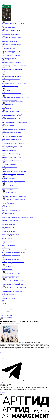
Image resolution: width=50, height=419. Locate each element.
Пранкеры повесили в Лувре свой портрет (7, 270)
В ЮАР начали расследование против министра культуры (9, 167)
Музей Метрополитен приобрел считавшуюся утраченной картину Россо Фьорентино (13, 31)
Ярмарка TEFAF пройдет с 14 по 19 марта (7, 108)
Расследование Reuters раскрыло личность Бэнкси (8, 48)
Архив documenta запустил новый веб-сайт (7, 189)
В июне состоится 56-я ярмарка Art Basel (7, 72)
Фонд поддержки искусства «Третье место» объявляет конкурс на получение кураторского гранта (15, 287)
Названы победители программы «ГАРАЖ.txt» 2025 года (9, 185)
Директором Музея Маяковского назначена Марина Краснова (10, 86)
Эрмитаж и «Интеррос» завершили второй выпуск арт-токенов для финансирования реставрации (15, 122)
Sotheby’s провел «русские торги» (6, 256)
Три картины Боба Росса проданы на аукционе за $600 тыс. (10, 294)
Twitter (3, 381)
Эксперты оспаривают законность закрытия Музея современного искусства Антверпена (14, 179)
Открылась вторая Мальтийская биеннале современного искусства (11, 30)
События (6, 315)
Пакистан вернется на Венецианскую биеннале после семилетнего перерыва (12, 146)
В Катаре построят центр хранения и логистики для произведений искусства (12, 291)
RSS (2, 382)
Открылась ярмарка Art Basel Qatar (6, 126)
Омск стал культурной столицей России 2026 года (8, 147)
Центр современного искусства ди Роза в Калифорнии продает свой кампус (12, 157)
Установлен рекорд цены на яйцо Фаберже (7, 241)
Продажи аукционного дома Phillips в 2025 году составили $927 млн (11, 195)
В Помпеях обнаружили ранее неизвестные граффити (9, 168)
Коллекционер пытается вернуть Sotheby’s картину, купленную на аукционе (12, 263)
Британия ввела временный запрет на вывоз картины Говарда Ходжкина (11, 51)
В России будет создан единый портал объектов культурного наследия (11, 274)
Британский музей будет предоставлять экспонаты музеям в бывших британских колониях (14, 196)
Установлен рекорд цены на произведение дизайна (8, 224)
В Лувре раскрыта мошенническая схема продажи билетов (10, 107)
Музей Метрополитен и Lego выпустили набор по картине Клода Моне (11, 59)
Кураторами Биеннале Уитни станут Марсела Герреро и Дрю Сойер (11, 210)
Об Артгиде (3, 359)
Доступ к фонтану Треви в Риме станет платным (8, 193)
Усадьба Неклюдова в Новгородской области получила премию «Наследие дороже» (13, 143)
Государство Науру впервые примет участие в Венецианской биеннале (11, 93)
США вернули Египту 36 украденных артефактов (8, 295)
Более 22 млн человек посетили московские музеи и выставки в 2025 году (12, 154)
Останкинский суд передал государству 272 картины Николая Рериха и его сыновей (13, 280)
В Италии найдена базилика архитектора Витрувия (9, 164)
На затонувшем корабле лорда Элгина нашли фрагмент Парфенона (11, 34)
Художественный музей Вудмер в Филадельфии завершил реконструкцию (12, 160)
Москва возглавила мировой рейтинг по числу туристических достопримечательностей (13, 23)
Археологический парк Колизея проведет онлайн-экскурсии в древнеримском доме (13, 174)
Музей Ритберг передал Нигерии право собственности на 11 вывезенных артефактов (13, 26)
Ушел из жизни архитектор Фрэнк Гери (7, 235)
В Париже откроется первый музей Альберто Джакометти (9, 73)
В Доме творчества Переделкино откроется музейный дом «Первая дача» (11, 132)
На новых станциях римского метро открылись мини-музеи (10, 188)
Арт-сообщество (4, 303)
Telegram (23, 380)
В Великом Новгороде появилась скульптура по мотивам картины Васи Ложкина (13, 262)
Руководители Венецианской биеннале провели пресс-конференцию (11, 80)
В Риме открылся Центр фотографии (7, 140)
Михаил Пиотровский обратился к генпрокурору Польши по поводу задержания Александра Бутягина (15, 182)
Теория (3, 301)
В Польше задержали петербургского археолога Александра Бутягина (11, 220)
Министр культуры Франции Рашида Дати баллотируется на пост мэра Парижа (12, 76)
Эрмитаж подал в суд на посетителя (6, 221)
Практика (1, 315)
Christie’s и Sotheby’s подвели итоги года (7, 200)
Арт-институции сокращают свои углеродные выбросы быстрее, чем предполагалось (13, 199)
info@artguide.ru (2, 392)
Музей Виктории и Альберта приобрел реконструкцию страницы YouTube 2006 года (13, 94)
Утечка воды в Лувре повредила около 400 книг (8, 231)
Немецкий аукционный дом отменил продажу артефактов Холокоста (11, 273)
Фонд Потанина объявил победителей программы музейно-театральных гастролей (13, 66)
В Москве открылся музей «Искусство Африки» (8, 227)
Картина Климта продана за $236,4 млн (7, 269)
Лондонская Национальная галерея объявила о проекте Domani (10, 234)
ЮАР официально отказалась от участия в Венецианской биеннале (11, 87)
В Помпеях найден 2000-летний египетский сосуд (8, 298)
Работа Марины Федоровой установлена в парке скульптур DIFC (10, 259)
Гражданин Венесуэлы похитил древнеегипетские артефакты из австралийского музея (13, 101)
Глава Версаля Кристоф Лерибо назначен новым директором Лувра (11, 79)
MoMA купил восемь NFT (5, 186)
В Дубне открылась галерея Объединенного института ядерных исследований (12, 98)
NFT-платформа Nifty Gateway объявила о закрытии (9, 150)
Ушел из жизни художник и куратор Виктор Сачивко (9, 58)
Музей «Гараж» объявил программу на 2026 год (8, 52)
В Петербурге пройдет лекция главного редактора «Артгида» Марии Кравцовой (12, 24)
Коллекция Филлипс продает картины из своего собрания (9, 277)
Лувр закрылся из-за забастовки (6, 206)
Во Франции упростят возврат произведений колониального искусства (11, 139)
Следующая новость (4, 355)
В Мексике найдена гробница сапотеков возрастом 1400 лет (10, 153)
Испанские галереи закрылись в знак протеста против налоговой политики (12, 136)
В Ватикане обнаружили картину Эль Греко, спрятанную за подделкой (11, 44)
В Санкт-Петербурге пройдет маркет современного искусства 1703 (11, 242)
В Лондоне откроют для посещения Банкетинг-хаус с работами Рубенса (11, 55)
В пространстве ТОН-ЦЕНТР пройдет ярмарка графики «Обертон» (11, 255)
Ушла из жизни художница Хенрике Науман (8, 104)
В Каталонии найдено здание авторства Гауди (8, 90)
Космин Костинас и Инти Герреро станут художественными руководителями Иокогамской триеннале (15, 228)
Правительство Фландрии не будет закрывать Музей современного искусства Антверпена (14, 129)
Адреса (3, 302)
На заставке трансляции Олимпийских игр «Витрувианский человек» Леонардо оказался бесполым (15, 97)
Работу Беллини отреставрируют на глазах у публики (9, 27)
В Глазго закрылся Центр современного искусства (8, 133)
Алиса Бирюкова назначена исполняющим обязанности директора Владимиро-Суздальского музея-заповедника (17, 171)
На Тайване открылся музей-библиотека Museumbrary (9, 214)
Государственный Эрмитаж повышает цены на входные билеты (10, 276)
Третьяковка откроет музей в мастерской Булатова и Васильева (10, 207)
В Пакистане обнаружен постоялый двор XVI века (8, 288)
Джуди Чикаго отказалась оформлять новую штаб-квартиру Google (11, 118)
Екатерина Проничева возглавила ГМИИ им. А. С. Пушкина (10, 175)
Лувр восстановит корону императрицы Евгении (8, 125)
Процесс (3, 300)
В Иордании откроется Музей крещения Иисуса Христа (9, 112)
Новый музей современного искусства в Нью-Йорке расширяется (10, 38)
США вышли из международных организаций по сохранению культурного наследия (13, 181)
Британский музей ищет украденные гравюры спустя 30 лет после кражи (11, 62)
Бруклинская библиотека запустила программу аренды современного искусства (12, 284)
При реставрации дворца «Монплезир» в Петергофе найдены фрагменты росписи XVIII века (14, 249)
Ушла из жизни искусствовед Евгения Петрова (8, 213)
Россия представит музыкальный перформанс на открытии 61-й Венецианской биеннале (14, 65)
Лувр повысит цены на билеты (6, 248)
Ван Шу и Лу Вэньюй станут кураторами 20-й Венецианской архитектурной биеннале (13, 252)
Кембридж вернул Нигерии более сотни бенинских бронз (9, 119)
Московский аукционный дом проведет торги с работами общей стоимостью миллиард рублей (14, 83)
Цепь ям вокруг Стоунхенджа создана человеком (8, 245)
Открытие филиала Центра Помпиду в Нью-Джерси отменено (10, 111)
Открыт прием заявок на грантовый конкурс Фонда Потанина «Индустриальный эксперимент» (15, 267)
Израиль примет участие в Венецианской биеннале (9, 178)
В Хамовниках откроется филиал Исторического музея (9, 100)
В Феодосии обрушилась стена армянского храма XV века (9, 41)
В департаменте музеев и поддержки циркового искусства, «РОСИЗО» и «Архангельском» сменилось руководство (17, 45)
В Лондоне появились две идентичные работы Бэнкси (9, 192)
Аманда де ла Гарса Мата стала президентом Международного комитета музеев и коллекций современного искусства (17, 217)
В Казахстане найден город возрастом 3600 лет (8, 266)
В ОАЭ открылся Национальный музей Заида (8, 238)
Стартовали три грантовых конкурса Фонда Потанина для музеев (10, 3)
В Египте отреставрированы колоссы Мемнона (8, 203)
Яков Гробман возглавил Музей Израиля (7, 161)
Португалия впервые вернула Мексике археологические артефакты (11, 105)
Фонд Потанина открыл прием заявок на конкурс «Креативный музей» (11, 283)
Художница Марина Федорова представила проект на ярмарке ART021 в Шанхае (13, 281)
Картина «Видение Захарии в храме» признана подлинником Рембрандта (12, 69)
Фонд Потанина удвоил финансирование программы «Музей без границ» (12, 37)
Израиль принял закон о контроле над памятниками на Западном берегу (11, 115)
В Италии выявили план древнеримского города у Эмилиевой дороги (11, 91)
